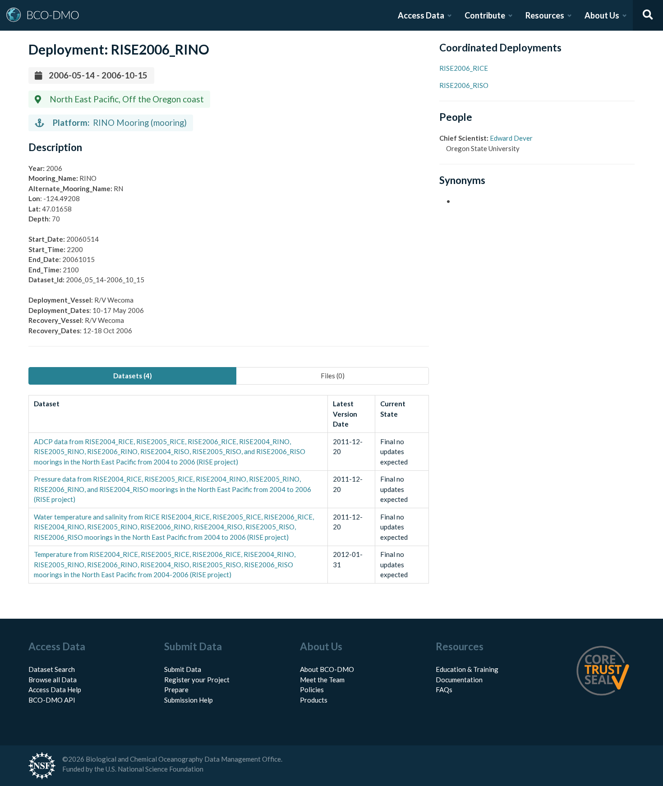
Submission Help (188, 700)
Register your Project (197, 680)
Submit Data (182, 669)
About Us (602, 15)
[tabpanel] (228, 489)
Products (313, 700)
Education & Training (467, 669)
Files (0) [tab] (333, 376)
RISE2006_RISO (463, 85)
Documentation (459, 680)
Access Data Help (54, 689)
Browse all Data (52, 680)
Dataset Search (51, 669)
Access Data (421, 15)
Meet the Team (322, 680)
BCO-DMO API (51, 700)
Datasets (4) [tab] (132, 376)
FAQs (444, 689)
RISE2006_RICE (463, 68)
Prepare (176, 689)
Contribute (485, 15)
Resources (544, 15)
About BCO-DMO (327, 669)
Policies (312, 689)
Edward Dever (511, 138)
